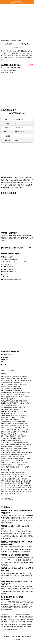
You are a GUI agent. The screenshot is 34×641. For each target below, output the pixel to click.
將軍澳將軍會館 (21, 452)
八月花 (16, 51)
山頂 (9, 491)
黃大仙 (26, 481)
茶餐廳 (9, 51)
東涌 (2, 485)
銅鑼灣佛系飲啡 (18, 442)
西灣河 (14, 485)
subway (30, 57)
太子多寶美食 (27, 403)
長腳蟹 (15, 53)
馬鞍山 (6, 479)
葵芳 (16, 123)
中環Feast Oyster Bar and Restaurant (11, 388)
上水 (11, 483)
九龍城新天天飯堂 (6, 430)
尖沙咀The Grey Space (7, 442)
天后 (14, 483)
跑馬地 (14, 491)
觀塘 (19, 51)
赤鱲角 (21, 485)
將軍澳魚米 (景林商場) (7, 384)
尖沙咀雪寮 (4, 465)
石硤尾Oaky (26, 442)
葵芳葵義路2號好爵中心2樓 (12, 68)
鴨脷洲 (26, 485)
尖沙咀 (2, 472)
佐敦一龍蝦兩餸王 (21, 456)
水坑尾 (2, 491)
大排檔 (4, 57)
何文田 (19, 487)
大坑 (14, 489)
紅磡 (13, 475)
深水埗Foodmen (12, 465)
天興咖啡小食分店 (7, 354)
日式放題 (21, 57)
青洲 (31, 491)
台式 (11, 55)
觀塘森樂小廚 (16, 450)
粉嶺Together (15, 392)
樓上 (14, 57)
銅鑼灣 (23, 472)
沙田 (9, 475)
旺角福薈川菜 (4, 399)
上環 (28, 53)
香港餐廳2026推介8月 (7, 499)
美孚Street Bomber (6, 463)
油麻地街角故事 (5, 436)
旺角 (12, 51)
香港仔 (18, 483)
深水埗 (2, 475)
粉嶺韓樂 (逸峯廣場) (6, 405)
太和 (25, 489)
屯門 (16, 472)
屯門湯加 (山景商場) (25, 444)
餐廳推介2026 (5, 40)
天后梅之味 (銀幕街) (6, 434)
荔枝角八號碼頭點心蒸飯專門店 (9, 401)
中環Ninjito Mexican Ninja (18, 378)
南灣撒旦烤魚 (4, 444)
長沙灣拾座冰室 (14, 376)
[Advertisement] (17, 22)
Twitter (4, 362)
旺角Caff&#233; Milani (7, 461)
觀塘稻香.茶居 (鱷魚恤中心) (8, 452)
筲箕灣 (2, 483)
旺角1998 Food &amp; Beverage (10, 411)
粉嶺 (9, 481)
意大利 (5, 55)
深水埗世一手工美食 (6, 448)
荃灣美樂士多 (21, 407)
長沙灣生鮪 (12, 399)
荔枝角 (14, 481)
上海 (29, 51)
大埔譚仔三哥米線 (6, 378)
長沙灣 (17, 477)
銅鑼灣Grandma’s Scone (7, 428)
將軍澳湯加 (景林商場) (16, 403)
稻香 (11, 57)
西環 (24, 475)
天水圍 (21, 477)
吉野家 (8, 57)
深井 (21, 491)
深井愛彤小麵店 (23, 401)
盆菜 (20, 55)
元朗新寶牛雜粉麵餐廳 (15, 438)
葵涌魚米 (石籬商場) (6, 386)
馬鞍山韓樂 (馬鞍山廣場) (7, 397)
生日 (14, 55)
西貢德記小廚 (21, 465)
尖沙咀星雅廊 (11, 456)
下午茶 (8, 53)
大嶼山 (29, 489)
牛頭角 (9, 485)
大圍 (6, 481)
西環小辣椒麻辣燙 (15, 395)
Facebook (5, 359)
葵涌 (6, 477)
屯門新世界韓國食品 (6, 450)
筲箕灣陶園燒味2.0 (6, 392)
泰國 (29, 55)
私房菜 (4, 53)
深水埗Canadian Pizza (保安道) (19, 430)
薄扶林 (18, 489)
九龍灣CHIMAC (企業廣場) (20, 432)
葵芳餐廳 (12, 40)
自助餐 (24, 53)
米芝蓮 (23, 51)
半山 (22, 489)
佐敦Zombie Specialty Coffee (20, 463)
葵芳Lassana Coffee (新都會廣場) (10, 419)
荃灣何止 (16, 384)
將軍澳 (17, 475)
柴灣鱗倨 (18, 440)
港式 (2, 70)
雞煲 (27, 55)
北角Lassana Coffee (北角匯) (9, 425)
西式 (2, 59)
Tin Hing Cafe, (5, 262)
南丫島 (14, 493)
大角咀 (28, 475)
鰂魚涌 (7, 483)
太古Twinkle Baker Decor (8, 440)
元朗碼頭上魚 (19, 390)
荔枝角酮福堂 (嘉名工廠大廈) (9, 407)
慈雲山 (2, 487)
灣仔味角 (23, 395)
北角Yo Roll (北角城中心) (7, 390)
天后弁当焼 (16, 380)
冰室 (10, 70)
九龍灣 (2, 477)
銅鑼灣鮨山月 (15, 454)
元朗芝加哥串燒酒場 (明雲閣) (18, 436)
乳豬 (2, 55)
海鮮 (31, 53)
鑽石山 (10, 489)
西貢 (28, 483)
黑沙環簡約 (4, 456)
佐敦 (9, 477)
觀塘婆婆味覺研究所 (6, 380)
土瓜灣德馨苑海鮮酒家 (20, 446)
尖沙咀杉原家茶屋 (6, 382)
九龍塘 (2, 489)
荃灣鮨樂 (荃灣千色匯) (21, 423)
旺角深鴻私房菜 (5, 376)
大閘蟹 (23, 55)
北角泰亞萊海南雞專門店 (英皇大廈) (10, 415)
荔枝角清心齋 (18, 397)
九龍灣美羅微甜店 (6, 454)
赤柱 (6, 491)
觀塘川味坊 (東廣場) (6, 458)
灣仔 (27, 472)
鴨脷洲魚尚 (29, 452)
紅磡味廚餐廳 (4, 417)
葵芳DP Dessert (24, 454)
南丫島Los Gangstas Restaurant (21, 434)
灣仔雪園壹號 (23, 376)
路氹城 (27, 479)
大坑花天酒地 (27, 397)
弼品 (21, 53)
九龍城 (18, 479)
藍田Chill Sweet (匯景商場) (23, 467)
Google (4, 364)
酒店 (17, 57)
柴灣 (22, 481)
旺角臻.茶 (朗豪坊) (16, 382)
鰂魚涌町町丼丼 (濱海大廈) (8, 413)
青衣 (30, 481)
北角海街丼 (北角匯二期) (7, 423)
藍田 (5, 485)
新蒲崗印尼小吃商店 (25, 380)
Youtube (5, 357)
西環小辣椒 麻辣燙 (14, 444)
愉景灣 (2, 493)
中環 (6, 475)
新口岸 (7, 487)
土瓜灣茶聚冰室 (18, 461)
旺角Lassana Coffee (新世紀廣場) (10, 409)
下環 (25, 483)
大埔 (21, 475)
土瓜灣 (29, 477)
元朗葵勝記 (21, 417)
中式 (11, 53)
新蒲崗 (14, 479)
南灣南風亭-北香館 (20, 421)
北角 (25, 477)
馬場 (27, 491)
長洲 (30, 485)
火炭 (17, 485)
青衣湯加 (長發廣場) (6, 432)
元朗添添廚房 (16, 386)
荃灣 (13, 472)
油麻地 (23, 479)
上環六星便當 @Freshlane (20, 448)
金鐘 (11, 487)
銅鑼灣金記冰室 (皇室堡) (7, 421)
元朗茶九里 (23, 411)
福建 (26, 51)
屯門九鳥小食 (4, 438)
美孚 (31, 487)
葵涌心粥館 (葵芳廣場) (7, 446)
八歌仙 (26, 57)
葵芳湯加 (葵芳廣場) (22, 425)
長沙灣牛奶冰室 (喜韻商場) (8, 467)
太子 (13, 477)
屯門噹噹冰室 (25, 415)
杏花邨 (18, 493)
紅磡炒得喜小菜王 (25, 392)
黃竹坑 (15, 487)
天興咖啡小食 (20, 40)
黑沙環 (18, 481)
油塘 (23, 487)
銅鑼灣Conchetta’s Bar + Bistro (21, 458)
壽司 (18, 53)
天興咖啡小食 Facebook (14, 279)
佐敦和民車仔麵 (5, 403)
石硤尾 (27, 487)
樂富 (6, 489)
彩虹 (17, 491)
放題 (9, 55)
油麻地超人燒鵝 (5, 395)
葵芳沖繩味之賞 (13, 417)
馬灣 (24, 491)
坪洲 (6, 493)
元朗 (6, 472)
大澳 (9, 493)
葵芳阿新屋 (23, 384)
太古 (22, 483)
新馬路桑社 (16, 405)
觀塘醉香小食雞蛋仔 (20, 428)
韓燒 (17, 55)
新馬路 (2, 481)
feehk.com (21, 637)
